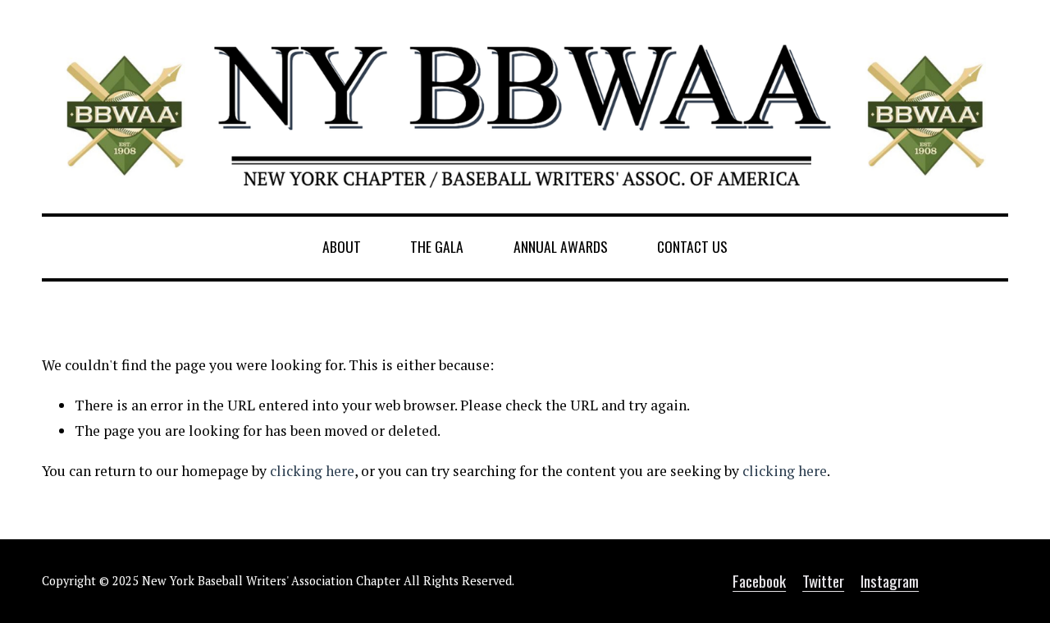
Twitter (823, 581)
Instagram (890, 581)
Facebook (759, 581)
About (341, 246)
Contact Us (692, 246)
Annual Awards (561, 246)
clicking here (312, 470)
